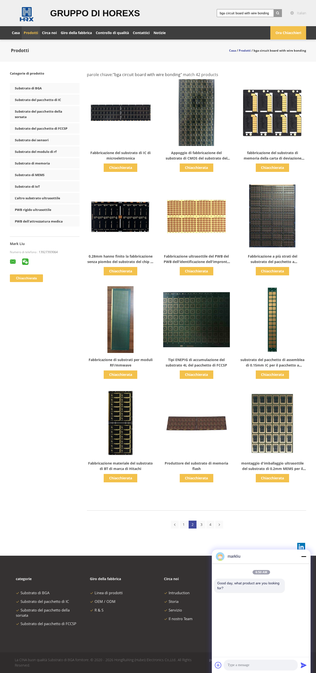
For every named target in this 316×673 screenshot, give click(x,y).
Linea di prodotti (109, 592)
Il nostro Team (181, 618)
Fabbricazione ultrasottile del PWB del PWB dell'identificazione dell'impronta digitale (196, 261)
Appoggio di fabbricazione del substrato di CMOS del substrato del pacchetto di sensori (196, 158)
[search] (278, 13)
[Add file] (218, 665)
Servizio (175, 610)
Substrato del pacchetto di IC (38, 100)
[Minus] (304, 556)
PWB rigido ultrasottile (33, 209)
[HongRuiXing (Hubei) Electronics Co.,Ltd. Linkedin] (301, 547)
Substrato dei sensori (32, 140)
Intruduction (179, 592)
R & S (99, 610)
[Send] (304, 665)
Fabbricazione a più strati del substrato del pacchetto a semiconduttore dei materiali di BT (272, 261)
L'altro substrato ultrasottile (37, 198)
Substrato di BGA (28, 88)
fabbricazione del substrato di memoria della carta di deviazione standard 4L (272, 158)
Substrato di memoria (32, 163)
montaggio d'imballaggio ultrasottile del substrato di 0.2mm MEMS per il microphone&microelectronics (272, 468)
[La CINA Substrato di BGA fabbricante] (27, 13)
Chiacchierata (120, 167)
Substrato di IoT (27, 186)
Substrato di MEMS (29, 175)
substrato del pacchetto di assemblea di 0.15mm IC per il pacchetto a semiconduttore (272, 365)
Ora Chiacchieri (288, 32)
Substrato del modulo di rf (36, 151)
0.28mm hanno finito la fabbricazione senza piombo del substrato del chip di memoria (120, 261)
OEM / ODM (105, 601)
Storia (173, 601)
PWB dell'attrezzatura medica (39, 221)
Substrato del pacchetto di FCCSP (41, 128)
